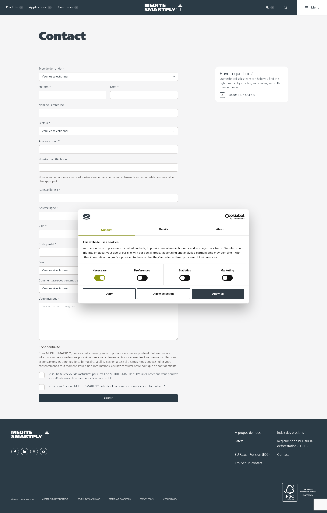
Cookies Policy (170, 499)
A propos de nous (248, 433)
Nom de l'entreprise (51, 105)
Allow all (218, 293)
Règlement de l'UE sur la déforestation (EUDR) (295, 444)
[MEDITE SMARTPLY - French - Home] (163, 7)
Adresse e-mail (49, 141)
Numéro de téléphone (53, 159)
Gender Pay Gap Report (89, 499)
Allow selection (163, 293)
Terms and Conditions (120, 499)
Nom (114, 86)
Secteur (45, 123)
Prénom (45, 86)
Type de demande (51, 68)
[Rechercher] (285, 7)
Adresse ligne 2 (48, 208)
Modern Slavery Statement (55, 499)
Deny (109, 293)
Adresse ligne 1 (50, 189)
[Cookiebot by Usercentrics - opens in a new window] (227, 216)
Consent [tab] (106, 229)
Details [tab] (163, 229)
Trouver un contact (248, 463)
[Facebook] (15, 451)
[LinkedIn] (24, 451)
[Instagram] (34, 451)
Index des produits (290, 433)
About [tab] (220, 229)
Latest (239, 441)
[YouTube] (43, 451)
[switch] (142, 278)
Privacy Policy (147, 499)
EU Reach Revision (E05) (252, 454)
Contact (283, 454)
